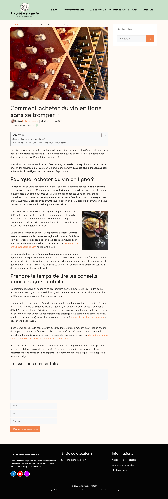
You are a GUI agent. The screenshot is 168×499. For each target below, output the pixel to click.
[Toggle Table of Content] (102, 135)
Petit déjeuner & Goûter (125, 9)
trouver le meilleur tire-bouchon (87, 317)
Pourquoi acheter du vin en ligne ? (29, 139)
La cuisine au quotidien (25, 25)
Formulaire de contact (75, 459)
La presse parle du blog (123, 465)
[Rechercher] (150, 38)
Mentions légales (120, 470)
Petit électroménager (73, 9)
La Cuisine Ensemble (30, 121)
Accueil (13, 25)
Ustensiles (148, 9)
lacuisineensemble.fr (88, 486)
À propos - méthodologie (124, 459)
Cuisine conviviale (99, 9)
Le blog (53, 9)
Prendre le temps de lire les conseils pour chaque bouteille (41, 142)
